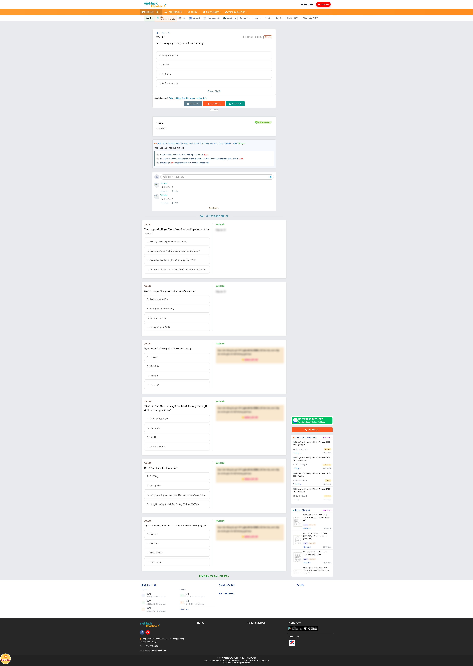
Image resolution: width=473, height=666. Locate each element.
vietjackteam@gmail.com (155, 650)
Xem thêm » (327, 437)
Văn (169, 33)
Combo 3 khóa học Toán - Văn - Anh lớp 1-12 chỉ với (184, 155)
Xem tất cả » (327, 510)
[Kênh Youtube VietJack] (147, 632)
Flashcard (194, 104)
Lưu (268, 37)
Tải (237, 104)
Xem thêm (184, 609)
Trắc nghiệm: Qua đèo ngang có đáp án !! (187, 98)
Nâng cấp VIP (251, 360)
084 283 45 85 (152, 646)
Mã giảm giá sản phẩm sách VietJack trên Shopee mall (184, 163)
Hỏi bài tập (313, 430)
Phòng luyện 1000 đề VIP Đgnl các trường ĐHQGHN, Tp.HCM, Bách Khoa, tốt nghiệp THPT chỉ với (201, 159)
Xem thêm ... (214, 208)
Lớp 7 (163, 33)
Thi (215, 104)
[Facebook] (142, 632)
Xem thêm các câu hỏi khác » (214, 576)
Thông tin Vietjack (256, 623)
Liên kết (201, 623)
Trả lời (175, 191)
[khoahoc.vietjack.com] (155, 4)
